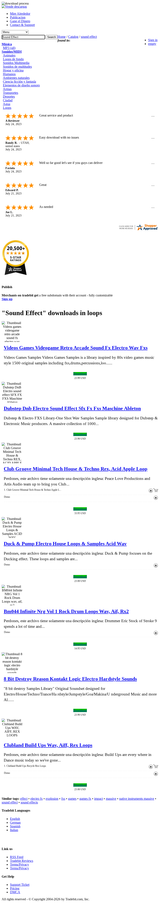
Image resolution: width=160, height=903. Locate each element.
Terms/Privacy (19, 864)
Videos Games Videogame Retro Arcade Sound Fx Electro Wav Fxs (76, 347)
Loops (7, 107)
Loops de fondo (13, 59)
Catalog (73, 36)
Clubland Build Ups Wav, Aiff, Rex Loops (48, 745)
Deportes (9, 96)
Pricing (14, 888)
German (15, 822)
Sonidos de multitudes (17, 66)
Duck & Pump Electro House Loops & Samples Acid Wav (65, 543)
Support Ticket (19, 884)
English (15, 819)
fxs (63, 798)
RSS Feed (16, 857)
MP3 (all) (9, 48)
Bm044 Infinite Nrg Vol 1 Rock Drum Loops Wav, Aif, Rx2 (66, 611)
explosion (52, 798)
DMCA (15, 892)
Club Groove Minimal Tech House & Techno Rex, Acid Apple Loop (75, 469)
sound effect (89, 36)
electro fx (36, 798)
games (72, 798)
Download (80, 373)
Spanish (15, 826)
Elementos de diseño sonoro (21, 85)
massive (111, 798)
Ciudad (7, 100)
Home (62, 36)
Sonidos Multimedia (16, 63)
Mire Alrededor (20, 13)
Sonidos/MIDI (12, 51)
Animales (9, 55)
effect (24, 798)
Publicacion (17, 17)
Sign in (153, 40)
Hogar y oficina (13, 70)
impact (98, 798)
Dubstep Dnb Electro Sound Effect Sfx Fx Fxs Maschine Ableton (72, 408)
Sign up (7, 299)
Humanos (9, 74)
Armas (7, 89)
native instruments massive (136, 798)
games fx (85, 798)
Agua (6, 104)
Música (7, 44)
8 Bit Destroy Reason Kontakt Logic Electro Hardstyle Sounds (70, 679)
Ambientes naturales (16, 78)
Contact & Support (22, 25)
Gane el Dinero (20, 21)
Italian (14, 830)
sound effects (29, 802)
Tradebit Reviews (21, 860)
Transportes (10, 93)
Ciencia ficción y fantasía (19, 81)
